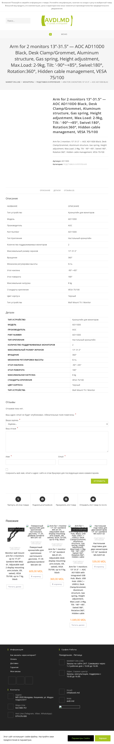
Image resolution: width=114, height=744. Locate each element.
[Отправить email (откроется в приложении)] (106, 21)
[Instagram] (20, 680)
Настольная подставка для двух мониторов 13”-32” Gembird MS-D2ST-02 (99, 549)
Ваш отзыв (12, 428)
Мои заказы (15, 671)
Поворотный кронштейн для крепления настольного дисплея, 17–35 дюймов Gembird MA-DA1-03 (35, 556)
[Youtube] (29, 680)
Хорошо (102, 738)
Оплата (13, 659)
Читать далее (14, 586)
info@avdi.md (73, 692)
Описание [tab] (45, 190)
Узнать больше (40, 740)
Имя (9, 456)
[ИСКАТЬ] (27, 20)
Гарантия (14, 667)
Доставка (14, 663)
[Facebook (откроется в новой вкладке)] (95, 21)
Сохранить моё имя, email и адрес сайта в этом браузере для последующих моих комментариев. (52, 473)
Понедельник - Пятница (70, 655)
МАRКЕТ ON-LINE (13, 82)
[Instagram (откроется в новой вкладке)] (99, 21)
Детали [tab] (57, 190)
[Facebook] (12, 680)
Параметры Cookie (81, 738)
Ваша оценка (13, 420)
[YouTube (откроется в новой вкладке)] (103, 21)
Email (62, 456)
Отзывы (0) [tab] (69, 190)
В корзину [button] (36, 576)
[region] (57, 737)
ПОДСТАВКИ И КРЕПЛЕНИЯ (48, 82)
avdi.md (70, 701)
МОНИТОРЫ (28, 82)
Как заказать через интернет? (23, 655)
